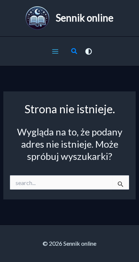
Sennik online (84, 18)
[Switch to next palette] (88, 51)
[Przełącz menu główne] (55, 51)
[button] (74, 52)
